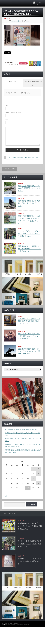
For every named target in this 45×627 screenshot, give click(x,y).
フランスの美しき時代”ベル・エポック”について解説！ (23, 157)
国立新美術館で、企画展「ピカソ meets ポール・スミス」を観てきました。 (29, 248)
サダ (27, 21)
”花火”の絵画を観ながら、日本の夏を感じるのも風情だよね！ (23, 429)
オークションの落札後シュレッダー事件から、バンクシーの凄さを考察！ (29, 336)
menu (40, 2)
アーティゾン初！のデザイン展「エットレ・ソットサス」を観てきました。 (29, 233)
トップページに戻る (9, 168)
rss (34, 2)
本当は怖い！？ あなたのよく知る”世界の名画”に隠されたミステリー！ (29, 321)
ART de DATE (13, 624)
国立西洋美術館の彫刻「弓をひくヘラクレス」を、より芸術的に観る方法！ (29, 351)
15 (33, 478)
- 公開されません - (14, 112)
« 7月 (5, 496)
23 (38, 483)
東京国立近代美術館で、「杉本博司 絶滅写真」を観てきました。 (29, 188)
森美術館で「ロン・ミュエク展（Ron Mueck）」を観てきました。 (30, 561)
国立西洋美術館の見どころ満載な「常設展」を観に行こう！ (29, 203)
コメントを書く (16, 21)
